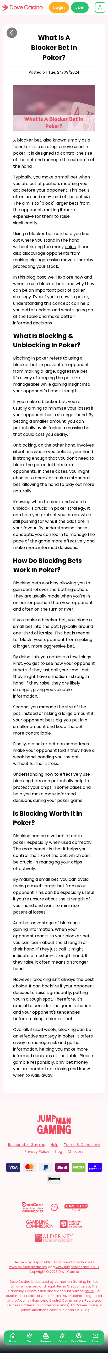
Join (79, 7)
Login (59, 7)
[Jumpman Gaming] (54, 1132)
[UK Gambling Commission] (39, 1224)
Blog (58, 1151)
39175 (89, 1291)
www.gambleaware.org (28, 1267)
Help (54, 1144)
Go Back (12, 33)
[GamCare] (32, 1207)
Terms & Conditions (82, 1144)
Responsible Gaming (26, 1144)
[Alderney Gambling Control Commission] (54, 1238)
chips (70, 247)
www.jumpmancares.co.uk (77, 1267)
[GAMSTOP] (76, 1207)
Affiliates (75, 1151)
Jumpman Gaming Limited (77, 1281)
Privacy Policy (37, 1151)
